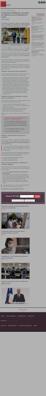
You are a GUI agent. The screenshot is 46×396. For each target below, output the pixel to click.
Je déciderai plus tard (29, 200)
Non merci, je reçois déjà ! (18, 200)
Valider (37, 196)
